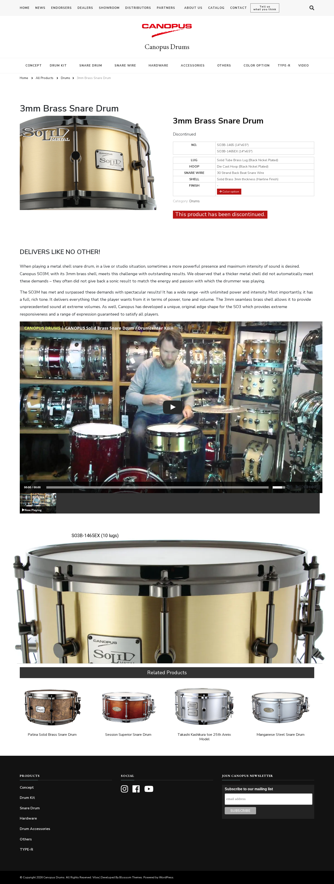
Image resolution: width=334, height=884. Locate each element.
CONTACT (238, 8)
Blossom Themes (130, 877)
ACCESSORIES (193, 66)
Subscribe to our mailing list (249, 789)
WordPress (166, 877)
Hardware (28, 818)
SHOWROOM (109, 8)
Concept (27, 787)
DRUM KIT (58, 66)
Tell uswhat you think (264, 8)
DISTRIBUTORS (138, 8)
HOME (25, 8)
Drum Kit (27, 797)
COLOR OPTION (257, 66)
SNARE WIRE (125, 66)
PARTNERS (166, 8)
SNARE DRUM (90, 66)
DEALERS (85, 8)
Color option (230, 191)
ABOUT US (193, 8)
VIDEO (303, 66)
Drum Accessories (35, 828)
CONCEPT (33, 66)
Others (26, 839)
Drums (194, 201)
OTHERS (224, 66)
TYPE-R (284, 66)
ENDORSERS (61, 8)
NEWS (40, 8)
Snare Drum (30, 808)
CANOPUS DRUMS (42, 328)
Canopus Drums (167, 46)
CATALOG (216, 8)
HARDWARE (158, 66)
